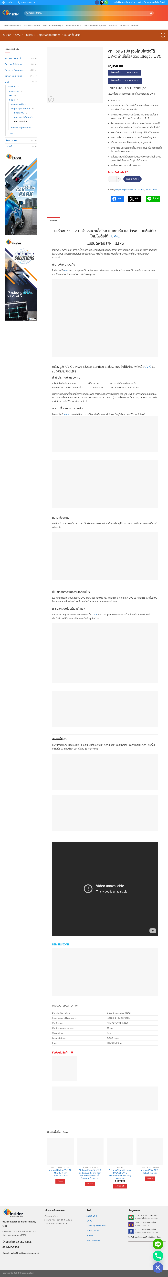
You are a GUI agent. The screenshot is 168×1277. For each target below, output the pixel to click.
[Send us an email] (102, 2)
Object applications (48, 35)
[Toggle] (36, 58)
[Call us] (106, 2)
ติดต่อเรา (135, 25)
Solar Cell (91, 1216)
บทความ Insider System (95, 25)
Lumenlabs (13, 91)
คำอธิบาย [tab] (53, 220)
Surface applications (21, 127)
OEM (10, 95)
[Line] (158, 1244)
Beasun (12, 86)
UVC (18, 35)
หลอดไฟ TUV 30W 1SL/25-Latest (149, 1171)
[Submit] (151, 13)
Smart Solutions (13, 76)
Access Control (13, 58)
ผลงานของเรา (93, 1240)
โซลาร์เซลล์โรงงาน (32, 25)
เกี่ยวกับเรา (124, 25)
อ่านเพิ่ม (60, 1181)
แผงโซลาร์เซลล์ (72, 25)
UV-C (115, 236)
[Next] (162, 1166)
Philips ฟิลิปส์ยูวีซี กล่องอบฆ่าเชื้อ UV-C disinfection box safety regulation (120, 1174)
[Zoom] (51, 99)
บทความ (90, 1235)
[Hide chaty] (158, 1267)
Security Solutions (14, 70)
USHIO (11, 133)
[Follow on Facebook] (97, 2)
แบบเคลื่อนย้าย (72, 35)
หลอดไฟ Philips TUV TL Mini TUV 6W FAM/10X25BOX (60, 1173)
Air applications (18, 104)
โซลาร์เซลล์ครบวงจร (13, 25)
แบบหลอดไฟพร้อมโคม (24, 117)
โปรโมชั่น (9, 146)
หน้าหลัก (6, 35)
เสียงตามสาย (11, 140)
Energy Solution (13, 64)
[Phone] (158, 1256)
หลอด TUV (19, 112)
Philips (28, 35)
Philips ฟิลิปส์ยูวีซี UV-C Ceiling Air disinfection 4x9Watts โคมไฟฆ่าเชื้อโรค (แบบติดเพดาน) (90, 1174)
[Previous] (47, 1166)
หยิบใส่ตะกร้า (132, 179)
